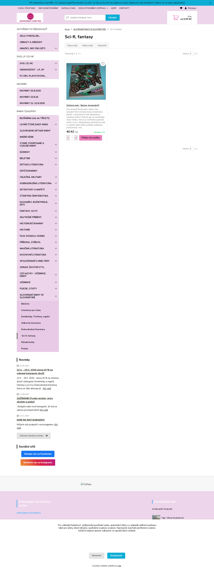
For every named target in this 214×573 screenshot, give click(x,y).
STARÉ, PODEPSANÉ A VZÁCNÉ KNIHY (32, 144)
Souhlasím (116, 555)
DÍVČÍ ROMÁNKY (28, 170)
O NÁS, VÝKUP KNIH (26, 8)
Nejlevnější (87, 45)
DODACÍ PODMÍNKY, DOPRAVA (92, 8)
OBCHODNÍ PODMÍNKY (48, 8)
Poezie (24, 348)
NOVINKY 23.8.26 (29, 97)
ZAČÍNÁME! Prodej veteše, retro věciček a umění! (35, 400)
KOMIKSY (25, 152)
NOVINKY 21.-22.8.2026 (32, 103)
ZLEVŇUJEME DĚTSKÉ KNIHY (35, 130)
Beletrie (25, 303)
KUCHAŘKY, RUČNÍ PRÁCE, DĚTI (34, 203)
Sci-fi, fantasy (28, 335)
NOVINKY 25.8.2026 (30, 90)
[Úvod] (39, 17)
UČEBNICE (25, 282)
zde (119, 565)
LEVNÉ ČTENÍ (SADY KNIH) (34, 124)
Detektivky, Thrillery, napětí (35, 316)
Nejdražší (102, 45)
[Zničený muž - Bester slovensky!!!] (86, 81)
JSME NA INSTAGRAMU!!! (31, 419)
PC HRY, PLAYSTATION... (33, 75)
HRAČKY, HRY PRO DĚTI (32, 48)
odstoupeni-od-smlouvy (29, 512)
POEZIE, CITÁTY (28, 288)
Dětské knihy (27, 342)
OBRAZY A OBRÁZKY (31, 42)
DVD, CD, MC (26, 63)
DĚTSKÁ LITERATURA (31, 164)
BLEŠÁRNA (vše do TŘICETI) (34, 118)
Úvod (67, 29)
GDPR (113, 8)
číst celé (47, 388)
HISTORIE (25, 229)
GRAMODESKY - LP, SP (32, 69)
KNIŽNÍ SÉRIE (27, 137)
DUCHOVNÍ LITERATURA (33, 254)
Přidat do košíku (91, 137)
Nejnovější (72, 45)
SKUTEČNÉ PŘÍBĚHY (30, 217)
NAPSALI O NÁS (68, 8)
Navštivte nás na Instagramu (37, 462)
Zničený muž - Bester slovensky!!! (82, 105)
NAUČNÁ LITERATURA (32, 248)
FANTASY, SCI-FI (28, 211)
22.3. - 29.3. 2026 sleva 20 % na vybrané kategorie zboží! (35, 371)
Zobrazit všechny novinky (31, 435)
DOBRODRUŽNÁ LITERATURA (36, 183)
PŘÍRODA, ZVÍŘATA (30, 242)
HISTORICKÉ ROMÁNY (31, 223)
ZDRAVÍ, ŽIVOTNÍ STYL (32, 267)
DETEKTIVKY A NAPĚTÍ (32, 189)
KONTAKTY (124, 8)
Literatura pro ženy (31, 310)
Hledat (113, 17)
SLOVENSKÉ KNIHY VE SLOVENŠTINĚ (32, 296)
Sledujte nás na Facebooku (38, 454)
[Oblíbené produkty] (181, 8)
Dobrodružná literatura (33, 329)
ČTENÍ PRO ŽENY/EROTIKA (34, 195)
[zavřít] (210, 3)
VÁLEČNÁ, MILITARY (31, 177)
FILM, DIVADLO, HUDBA (32, 236)
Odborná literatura (31, 323)
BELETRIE (25, 158)
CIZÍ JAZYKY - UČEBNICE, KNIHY (33, 275)
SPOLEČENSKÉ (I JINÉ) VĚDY (34, 261)
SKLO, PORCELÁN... (30, 35)
